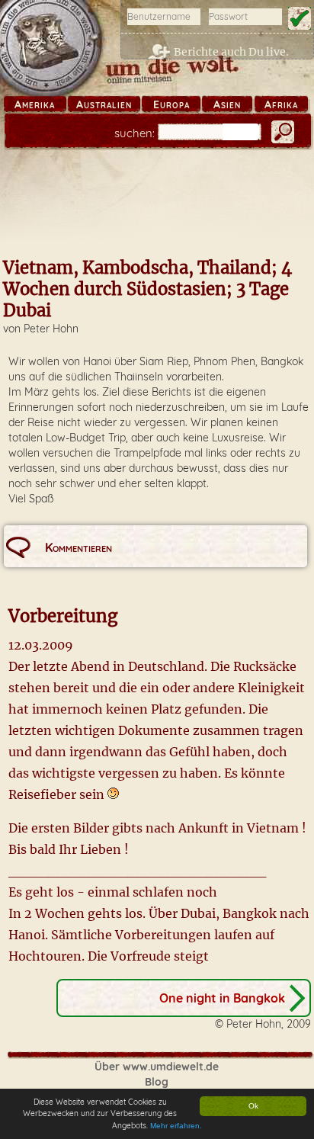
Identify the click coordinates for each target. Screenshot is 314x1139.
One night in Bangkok (222, 998)
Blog (156, 1082)
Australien (104, 104)
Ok (253, 1106)
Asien (227, 104)
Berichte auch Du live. (231, 52)
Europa (171, 104)
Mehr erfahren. (176, 1125)
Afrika (281, 104)
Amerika (34, 104)
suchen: (134, 133)
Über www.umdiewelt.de (157, 1066)
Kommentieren (78, 547)
